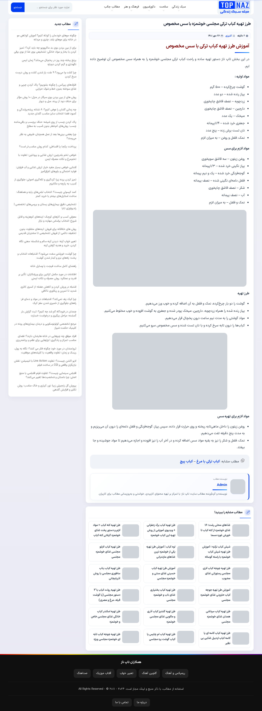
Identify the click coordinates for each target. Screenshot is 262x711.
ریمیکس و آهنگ (175, 673)
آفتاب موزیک (103, 673)
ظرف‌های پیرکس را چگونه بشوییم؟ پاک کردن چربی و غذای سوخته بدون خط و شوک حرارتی (47, 87)
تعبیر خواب (126, 673)
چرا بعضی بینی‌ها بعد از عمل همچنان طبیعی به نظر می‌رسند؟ (48, 136)
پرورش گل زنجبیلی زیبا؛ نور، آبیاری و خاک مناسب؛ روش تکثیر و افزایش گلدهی (46, 388)
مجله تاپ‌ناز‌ (234, 7)
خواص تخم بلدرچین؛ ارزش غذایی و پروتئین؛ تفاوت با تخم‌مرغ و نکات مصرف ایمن (47, 157)
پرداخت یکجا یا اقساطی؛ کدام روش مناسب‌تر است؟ (47, 147)
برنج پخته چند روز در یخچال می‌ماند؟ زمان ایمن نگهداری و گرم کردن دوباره (49, 62)
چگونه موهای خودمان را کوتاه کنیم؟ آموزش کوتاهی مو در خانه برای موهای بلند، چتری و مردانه (46, 38)
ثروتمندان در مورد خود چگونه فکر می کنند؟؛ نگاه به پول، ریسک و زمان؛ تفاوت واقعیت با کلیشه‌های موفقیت (45, 350)
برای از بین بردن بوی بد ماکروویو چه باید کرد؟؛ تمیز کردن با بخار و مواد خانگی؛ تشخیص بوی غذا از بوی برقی (45, 50)
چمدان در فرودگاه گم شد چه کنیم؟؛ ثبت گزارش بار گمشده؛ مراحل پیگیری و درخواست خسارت (48, 313)
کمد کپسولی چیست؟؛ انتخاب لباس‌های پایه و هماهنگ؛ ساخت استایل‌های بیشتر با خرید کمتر (46, 194)
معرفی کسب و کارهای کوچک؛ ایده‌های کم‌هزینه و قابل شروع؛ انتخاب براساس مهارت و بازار (47, 219)
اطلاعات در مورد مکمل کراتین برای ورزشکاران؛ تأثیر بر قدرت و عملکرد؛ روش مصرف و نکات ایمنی (47, 276)
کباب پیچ (186, 461)
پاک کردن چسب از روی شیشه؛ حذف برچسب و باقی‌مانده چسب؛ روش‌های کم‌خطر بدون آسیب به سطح (45, 124)
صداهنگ (82, 673)
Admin (222, 485)
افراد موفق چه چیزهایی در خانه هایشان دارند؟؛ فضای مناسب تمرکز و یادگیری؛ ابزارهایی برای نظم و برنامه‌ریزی (46, 338)
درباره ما (142, 702)
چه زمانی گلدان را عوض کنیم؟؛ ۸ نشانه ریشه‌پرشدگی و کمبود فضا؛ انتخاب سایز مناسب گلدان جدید (46, 112)
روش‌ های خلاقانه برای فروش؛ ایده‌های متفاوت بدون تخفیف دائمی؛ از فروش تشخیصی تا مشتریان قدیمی (47, 231)
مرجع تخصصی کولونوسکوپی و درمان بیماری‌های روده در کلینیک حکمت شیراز (45, 326)
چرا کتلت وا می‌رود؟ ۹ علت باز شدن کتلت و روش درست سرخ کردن (45, 75)
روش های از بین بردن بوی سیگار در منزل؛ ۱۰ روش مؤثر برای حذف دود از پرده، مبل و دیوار (46, 99)
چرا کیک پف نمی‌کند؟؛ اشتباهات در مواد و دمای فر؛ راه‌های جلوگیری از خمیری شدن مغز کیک (48, 301)
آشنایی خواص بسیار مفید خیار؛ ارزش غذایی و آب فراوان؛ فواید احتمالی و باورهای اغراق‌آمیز (46, 169)
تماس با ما (122, 702)
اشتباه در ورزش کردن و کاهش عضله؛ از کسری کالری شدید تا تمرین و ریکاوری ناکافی (48, 289)
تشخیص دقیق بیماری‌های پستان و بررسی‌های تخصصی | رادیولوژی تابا (45, 206)
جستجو (18, 7)
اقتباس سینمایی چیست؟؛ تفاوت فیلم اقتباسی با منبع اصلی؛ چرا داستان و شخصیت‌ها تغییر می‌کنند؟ (47, 375)
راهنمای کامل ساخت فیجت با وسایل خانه (53, 266)
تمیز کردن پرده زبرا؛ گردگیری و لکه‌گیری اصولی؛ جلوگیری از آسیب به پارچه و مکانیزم (45, 182)
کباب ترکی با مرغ (208, 461)
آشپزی (228, 36)
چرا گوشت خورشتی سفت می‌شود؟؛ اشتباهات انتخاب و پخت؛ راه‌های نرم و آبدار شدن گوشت (46, 256)
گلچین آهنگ (149, 673)
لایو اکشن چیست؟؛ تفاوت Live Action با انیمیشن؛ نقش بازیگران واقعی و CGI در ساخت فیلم (45, 363)
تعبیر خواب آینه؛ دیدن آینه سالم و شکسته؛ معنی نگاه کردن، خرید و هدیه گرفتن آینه (47, 243)
